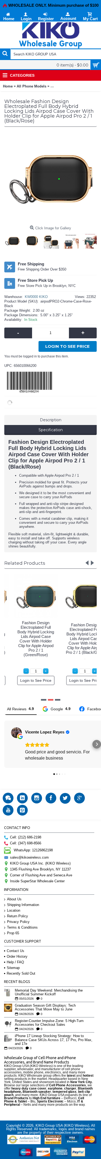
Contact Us (15, 951)
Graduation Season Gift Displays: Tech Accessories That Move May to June (45, 1007)
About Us (14, 899)
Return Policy (17, 916)
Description (50, 419)
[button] (4, 744)
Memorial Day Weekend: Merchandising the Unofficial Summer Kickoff (49, 992)
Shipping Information (23, 905)
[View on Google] (16, 732)
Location (13, 910)
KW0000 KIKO (36, 297)
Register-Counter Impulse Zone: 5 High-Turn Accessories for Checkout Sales (49, 1023)
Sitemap (13, 968)
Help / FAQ (15, 962)
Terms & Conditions (22, 927)
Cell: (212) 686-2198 (25, 837)
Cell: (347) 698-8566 (25, 843)
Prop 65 (13, 933)
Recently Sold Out (21, 973)
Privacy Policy (18, 922)
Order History (17, 956)
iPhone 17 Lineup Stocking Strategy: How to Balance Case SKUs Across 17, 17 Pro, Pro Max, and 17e (53, 1040)
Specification (51, 429)
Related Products (24, 563)
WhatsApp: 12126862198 (33, 850)
